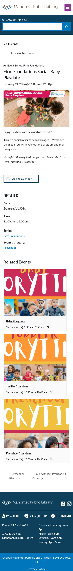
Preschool (10, 247)
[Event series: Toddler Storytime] (51, 392)
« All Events (11, 43)
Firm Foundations (14, 235)
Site (24, 19)
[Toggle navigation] (67, 7)
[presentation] (35, 292)
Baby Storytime (15, 321)
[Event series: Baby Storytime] (48, 327)
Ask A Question (38, 516)
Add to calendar (22, 178)
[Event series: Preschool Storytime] (51, 459)
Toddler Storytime (17, 386)
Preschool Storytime (18, 453)
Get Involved (63, 516)
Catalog (11, 19)
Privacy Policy (36, 568)
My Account (13, 516)
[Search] (66, 26)
